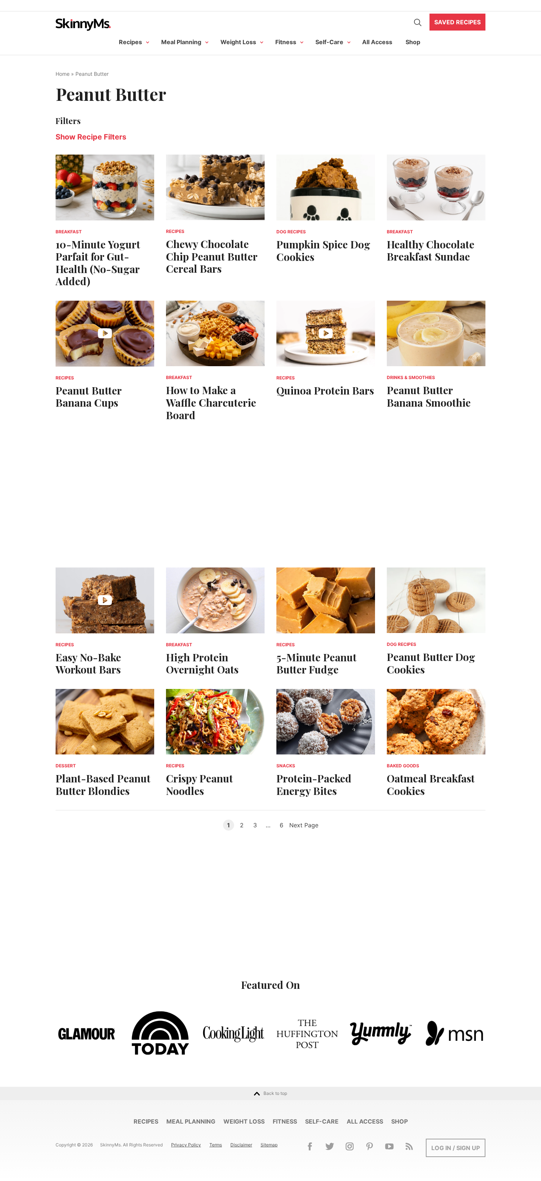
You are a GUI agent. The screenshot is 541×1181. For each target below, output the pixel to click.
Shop (413, 42)
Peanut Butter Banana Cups (88, 396)
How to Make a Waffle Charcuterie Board (211, 402)
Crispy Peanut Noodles (199, 784)
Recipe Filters (91, 136)
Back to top (275, 1093)
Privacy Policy (186, 1145)
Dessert (66, 765)
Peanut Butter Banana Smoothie (429, 396)
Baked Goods (403, 765)
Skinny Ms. (83, 24)
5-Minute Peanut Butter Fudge (316, 663)
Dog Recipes (291, 231)
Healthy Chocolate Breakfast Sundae (430, 250)
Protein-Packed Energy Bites (313, 784)
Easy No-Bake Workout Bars (88, 663)
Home (63, 74)
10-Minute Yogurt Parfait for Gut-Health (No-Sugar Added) (98, 262)
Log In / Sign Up (455, 1148)
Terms (215, 1145)
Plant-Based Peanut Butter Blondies (103, 784)
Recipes (130, 42)
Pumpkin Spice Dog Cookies (323, 250)
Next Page (303, 825)
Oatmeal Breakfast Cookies (431, 784)
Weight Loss (238, 42)
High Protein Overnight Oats (202, 663)
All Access (377, 42)
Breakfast (69, 231)
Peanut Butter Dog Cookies (431, 663)
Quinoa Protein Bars (325, 390)
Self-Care (329, 42)
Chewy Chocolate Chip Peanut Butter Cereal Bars (211, 256)
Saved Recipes (457, 22)
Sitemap (269, 1145)
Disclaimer (241, 1145)
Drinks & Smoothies (411, 377)
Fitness (285, 42)
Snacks (285, 765)
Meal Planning (181, 42)
